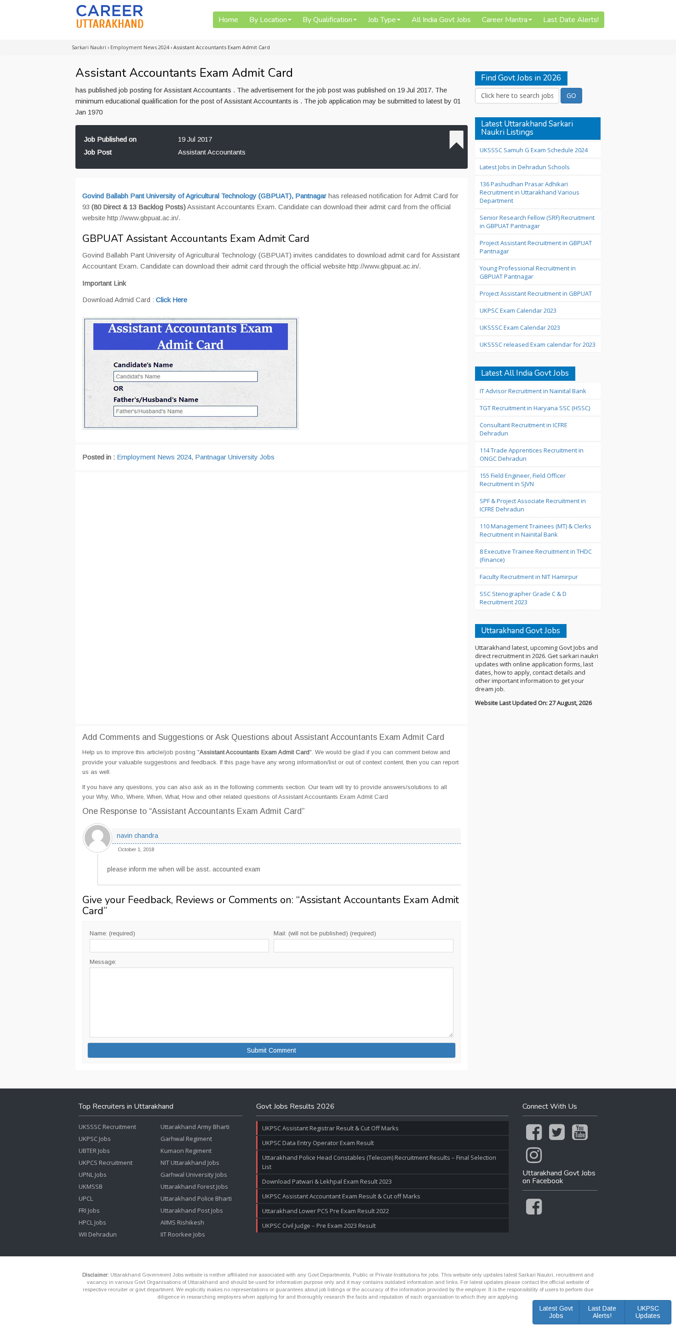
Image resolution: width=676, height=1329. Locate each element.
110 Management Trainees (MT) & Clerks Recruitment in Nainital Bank (535, 530)
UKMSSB (91, 1186)
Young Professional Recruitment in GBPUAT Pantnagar (528, 272)
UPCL (86, 1198)
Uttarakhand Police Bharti (196, 1198)
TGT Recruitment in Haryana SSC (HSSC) (535, 408)
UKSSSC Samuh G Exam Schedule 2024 (534, 150)
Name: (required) (112, 933)
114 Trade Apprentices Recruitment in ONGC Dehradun (532, 454)
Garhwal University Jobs (193, 1174)
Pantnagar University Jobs (235, 457)
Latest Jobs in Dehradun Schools (525, 167)
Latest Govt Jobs (556, 1312)
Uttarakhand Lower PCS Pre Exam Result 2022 (325, 1211)
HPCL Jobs (92, 1222)
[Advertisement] (271, 598)
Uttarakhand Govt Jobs (520, 631)
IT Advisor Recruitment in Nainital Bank (533, 391)
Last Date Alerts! (571, 20)
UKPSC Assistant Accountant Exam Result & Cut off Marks (341, 1196)
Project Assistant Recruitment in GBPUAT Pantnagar (536, 247)
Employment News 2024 (154, 457)
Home (228, 20)
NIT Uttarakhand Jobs (189, 1162)
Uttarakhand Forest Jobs (194, 1186)
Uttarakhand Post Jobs (191, 1210)
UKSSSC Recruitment (107, 1127)
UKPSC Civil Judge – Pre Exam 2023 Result (319, 1225)
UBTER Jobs (94, 1150)
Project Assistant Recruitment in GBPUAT (536, 293)
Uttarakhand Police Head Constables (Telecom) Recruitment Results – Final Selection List (379, 1162)
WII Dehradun (98, 1234)
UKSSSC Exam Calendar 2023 (520, 327)
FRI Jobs (89, 1210)
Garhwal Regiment (186, 1138)
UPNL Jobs (93, 1174)
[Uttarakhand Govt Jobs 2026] (110, 16)
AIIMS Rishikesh (182, 1222)
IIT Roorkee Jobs (182, 1234)
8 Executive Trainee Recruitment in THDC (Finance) (536, 555)
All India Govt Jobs (441, 20)
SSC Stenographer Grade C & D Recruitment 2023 (523, 598)
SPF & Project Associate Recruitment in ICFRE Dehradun (533, 505)
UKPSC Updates (648, 1312)
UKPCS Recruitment (105, 1162)
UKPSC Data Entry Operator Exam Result (318, 1143)
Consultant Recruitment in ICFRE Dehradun (523, 429)
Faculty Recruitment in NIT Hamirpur (529, 577)
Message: (103, 961)
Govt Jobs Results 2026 (295, 1107)
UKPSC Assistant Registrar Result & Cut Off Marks (330, 1128)
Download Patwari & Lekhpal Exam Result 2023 (327, 1181)
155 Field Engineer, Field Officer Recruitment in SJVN (523, 479)
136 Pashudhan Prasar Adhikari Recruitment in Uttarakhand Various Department (529, 192)
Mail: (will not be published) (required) (325, 933)
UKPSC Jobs (95, 1138)
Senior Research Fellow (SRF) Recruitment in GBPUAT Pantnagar (537, 221)
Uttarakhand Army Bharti (194, 1127)
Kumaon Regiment (186, 1150)
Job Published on (110, 139)
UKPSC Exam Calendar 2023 (518, 310)
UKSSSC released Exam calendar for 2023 (538, 344)
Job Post (98, 152)
